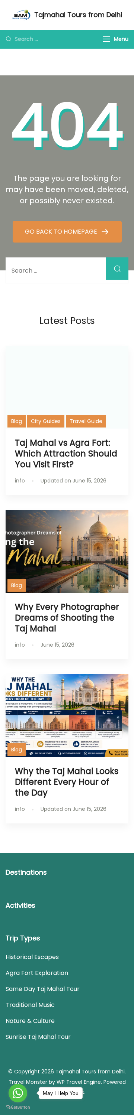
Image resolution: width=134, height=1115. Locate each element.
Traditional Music (30, 1005)
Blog (16, 421)
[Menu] (106, 39)
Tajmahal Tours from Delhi (78, 14)
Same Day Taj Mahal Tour (43, 989)
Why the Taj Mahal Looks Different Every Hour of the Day (66, 782)
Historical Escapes (32, 957)
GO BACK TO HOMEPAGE (62, 231)
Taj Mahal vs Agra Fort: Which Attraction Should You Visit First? (66, 453)
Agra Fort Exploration (37, 973)
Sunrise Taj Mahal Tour (38, 1037)
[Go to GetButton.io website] (18, 1107)
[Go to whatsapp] (18, 1093)
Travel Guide (86, 421)
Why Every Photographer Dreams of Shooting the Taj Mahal (67, 617)
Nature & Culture (30, 1021)
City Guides (46, 421)
